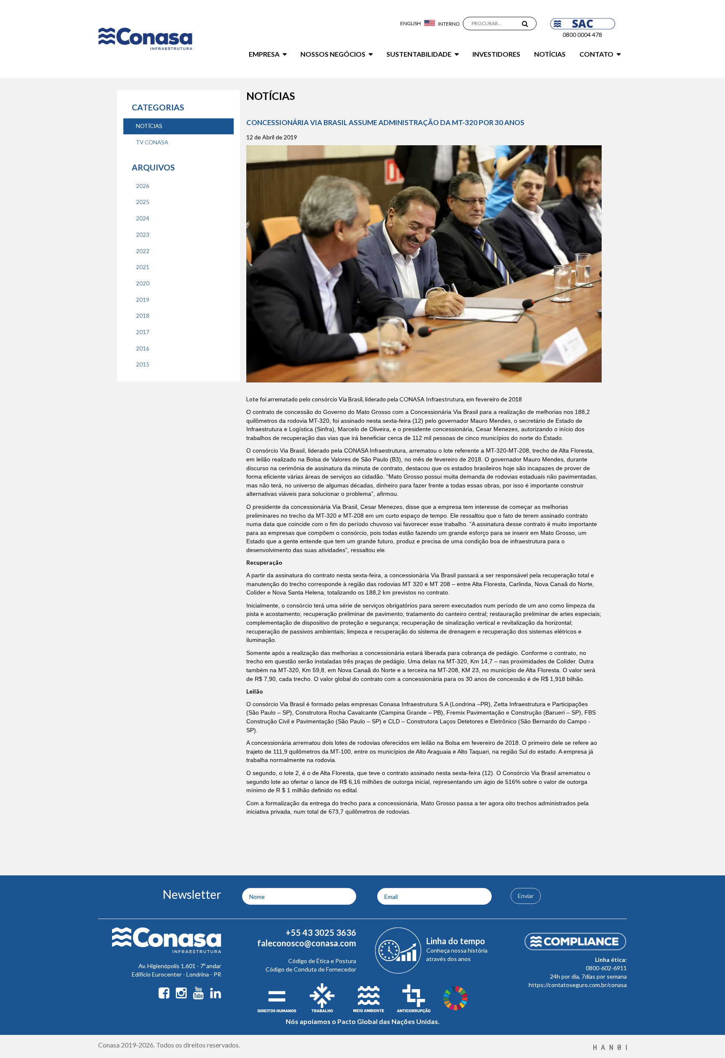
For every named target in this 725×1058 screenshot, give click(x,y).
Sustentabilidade (418, 54)
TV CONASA (152, 142)
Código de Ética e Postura (322, 960)
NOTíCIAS (149, 126)
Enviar (526, 895)
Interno (449, 24)
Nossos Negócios (332, 54)
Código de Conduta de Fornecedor (311, 969)
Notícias (550, 54)
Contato (596, 54)
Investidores (496, 54)
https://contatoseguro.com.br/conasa (578, 984)
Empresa (264, 54)
